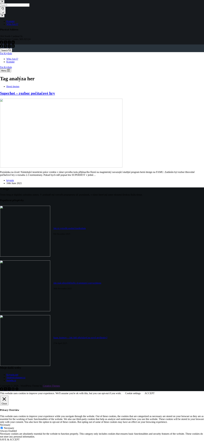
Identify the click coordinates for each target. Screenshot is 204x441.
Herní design (12, 86)
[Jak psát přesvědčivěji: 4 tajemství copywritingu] (25, 310)
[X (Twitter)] (6, 46)
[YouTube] (13, 46)
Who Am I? (12, 59)
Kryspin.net (12, 374)
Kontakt (10, 61)
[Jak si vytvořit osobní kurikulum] (25, 255)
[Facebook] (2, 46)
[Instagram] (9, 46)
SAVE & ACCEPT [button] (10, 439)
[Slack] (16, 389)
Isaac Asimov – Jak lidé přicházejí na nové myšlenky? (80, 337)
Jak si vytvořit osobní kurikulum (69, 228)
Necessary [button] (5, 424)
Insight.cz (11, 380)
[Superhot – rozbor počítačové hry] (61, 166)
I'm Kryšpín (6, 53)
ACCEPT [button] (150, 393)
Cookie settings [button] (133, 393)
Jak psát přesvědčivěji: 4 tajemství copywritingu (77, 283)
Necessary (9, 428)
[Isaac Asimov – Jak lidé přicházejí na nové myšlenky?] (25, 365)
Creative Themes (51, 385)
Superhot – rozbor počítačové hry (27, 93)
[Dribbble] (13, 389)
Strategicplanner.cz (15, 377)
